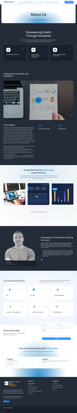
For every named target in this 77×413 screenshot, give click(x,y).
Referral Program (54, 2)
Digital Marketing (31, 383)
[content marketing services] (62, 293)
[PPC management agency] (38, 293)
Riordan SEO (19, 155)
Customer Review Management (35, 391)
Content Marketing (32, 389)
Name (43, 325)
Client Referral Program (58, 385)
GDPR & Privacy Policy (57, 387)
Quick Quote (69, 2)
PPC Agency (30, 393)
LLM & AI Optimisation (33, 387)
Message (44, 330)
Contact (47, 2)
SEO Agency (30, 385)
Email (58, 325)
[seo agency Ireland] (14, 293)
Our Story (21, 2)
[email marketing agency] (62, 309)
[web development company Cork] (15, 309)
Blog (54, 389)
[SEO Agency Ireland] (43, 306)
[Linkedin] (42, 259)
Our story (55, 383)
